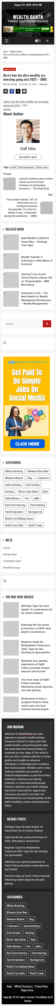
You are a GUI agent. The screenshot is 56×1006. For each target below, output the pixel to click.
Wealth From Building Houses (19, 518)
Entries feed (10, 554)
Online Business (12, 498)
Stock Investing (37, 505)
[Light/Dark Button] (38, 40)
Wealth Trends (9, 69)
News (45, 491)
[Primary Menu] (6, 40)
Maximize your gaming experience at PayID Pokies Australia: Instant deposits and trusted (11, 666)
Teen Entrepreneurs (14, 512)
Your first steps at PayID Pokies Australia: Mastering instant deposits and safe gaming (11, 685)
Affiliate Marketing (14, 471)
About (9, 986)
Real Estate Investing (15, 505)
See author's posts (28, 157)
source (7, 109)
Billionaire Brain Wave (38, 471)
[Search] (47, 41)
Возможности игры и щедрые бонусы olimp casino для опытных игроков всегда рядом (11, 704)
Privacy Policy (41, 986)
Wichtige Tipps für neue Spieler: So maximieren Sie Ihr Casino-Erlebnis (11, 610)
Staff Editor (12, 84)
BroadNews (42, 997)
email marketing (13, 485)
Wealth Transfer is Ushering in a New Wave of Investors (11, 261)
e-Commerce (43, 478)
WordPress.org (11, 567)
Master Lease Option (28, 491)
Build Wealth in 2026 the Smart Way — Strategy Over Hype (11, 242)
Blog (30, 478)
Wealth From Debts (14, 525)
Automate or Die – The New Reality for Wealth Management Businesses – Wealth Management (11, 299)
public (37, 498)
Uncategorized (35, 512)
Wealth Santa (28, 16)
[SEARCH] (47, 323)
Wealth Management (26, 167)
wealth (13, 167)
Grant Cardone (33, 485)
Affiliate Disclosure (23, 986)
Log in (6, 547)
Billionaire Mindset (14, 478)
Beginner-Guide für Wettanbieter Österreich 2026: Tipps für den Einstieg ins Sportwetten (11, 648)
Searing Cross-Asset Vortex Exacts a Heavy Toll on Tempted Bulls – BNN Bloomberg (11, 280)
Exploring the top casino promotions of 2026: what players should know (11, 629)
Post (27, 498)
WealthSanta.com (28, 733)
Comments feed (12, 561)
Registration (27, 990)
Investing (9, 491)
